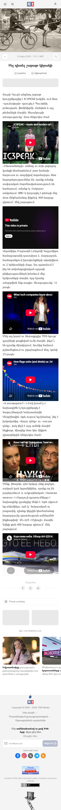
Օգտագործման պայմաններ (30, 720)
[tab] (24, 792)
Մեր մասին (29, 712)
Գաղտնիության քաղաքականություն (28, 716)
